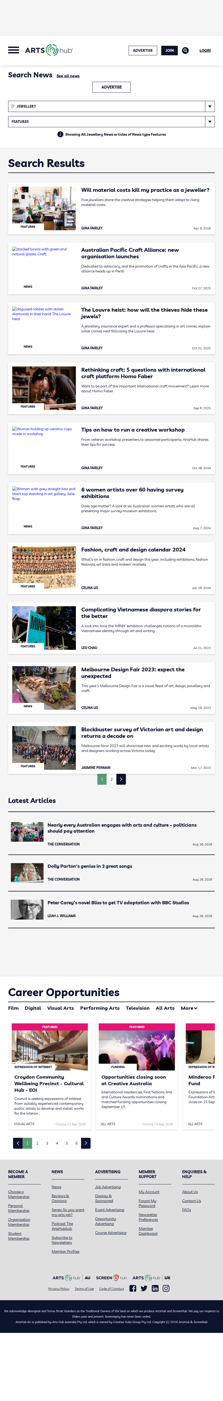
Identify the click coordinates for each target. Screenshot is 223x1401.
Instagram (166, 1288)
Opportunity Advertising (105, 1221)
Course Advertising (110, 1232)
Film (13, 1008)
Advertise (111, 87)
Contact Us (191, 1200)
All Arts (165, 1008)
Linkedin (155, 1288)
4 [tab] (57, 1143)
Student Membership (18, 1236)
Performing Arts (100, 1008)
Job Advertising (108, 1186)
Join (169, 50)
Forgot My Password (147, 1203)
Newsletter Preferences (148, 1217)
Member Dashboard (148, 1231)
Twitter (144, 1288)
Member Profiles (65, 1251)
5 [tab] (67, 1143)
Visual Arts (60, 1008)
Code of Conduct (111, 1289)
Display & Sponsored (104, 1198)
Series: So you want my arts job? (68, 1212)
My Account (149, 1191)
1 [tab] (27, 1143)
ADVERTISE (143, 50)
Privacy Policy (58, 1289)
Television (138, 1008)
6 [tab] (76, 1143)
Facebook (132, 1288)
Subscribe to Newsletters (62, 1240)
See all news (68, 76)
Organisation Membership (19, 1222)
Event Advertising (109, 1209)
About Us (190, 1191)
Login (205, 50)
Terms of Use (84, 1289)
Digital (33, 1008)
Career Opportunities (63, 992)
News (56, 1186)
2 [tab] (37, 1143)
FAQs (186, 1209)
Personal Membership (18, 1208)
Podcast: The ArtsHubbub (62, 1226)
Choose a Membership (18, 1194)
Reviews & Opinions (60, 1198)
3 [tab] (47, 1143)
